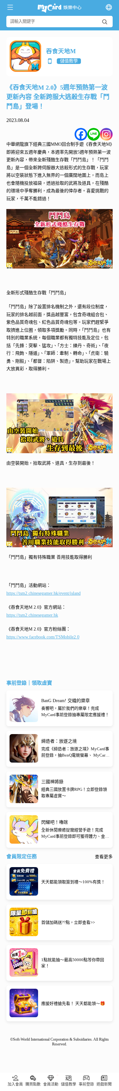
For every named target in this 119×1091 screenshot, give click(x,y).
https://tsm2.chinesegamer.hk (32, 615)
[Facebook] (81, 134)
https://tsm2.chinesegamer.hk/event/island (43, 593)
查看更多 (104, 857)
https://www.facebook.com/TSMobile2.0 (42, 637)
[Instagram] (106, 134)
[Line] (93, 134)
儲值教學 (69, 61)
